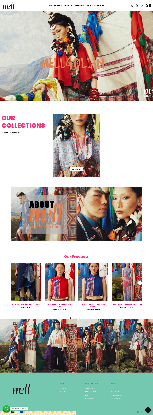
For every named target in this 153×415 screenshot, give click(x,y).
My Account (116, 388)
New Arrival (63, 388)
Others (62, 392)
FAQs (87, 395)
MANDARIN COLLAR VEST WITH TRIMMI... (60, 305)
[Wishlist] (141, 5)
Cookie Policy (116, 398)
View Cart (115, 392)
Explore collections (10, 133)
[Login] (131, 5)
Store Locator (90, 392)
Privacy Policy (116, 395)
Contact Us (89, 398)
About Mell (89, 388)
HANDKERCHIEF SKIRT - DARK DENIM (26, 305)
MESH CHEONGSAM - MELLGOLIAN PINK (127, 305)
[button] (73, 318)
